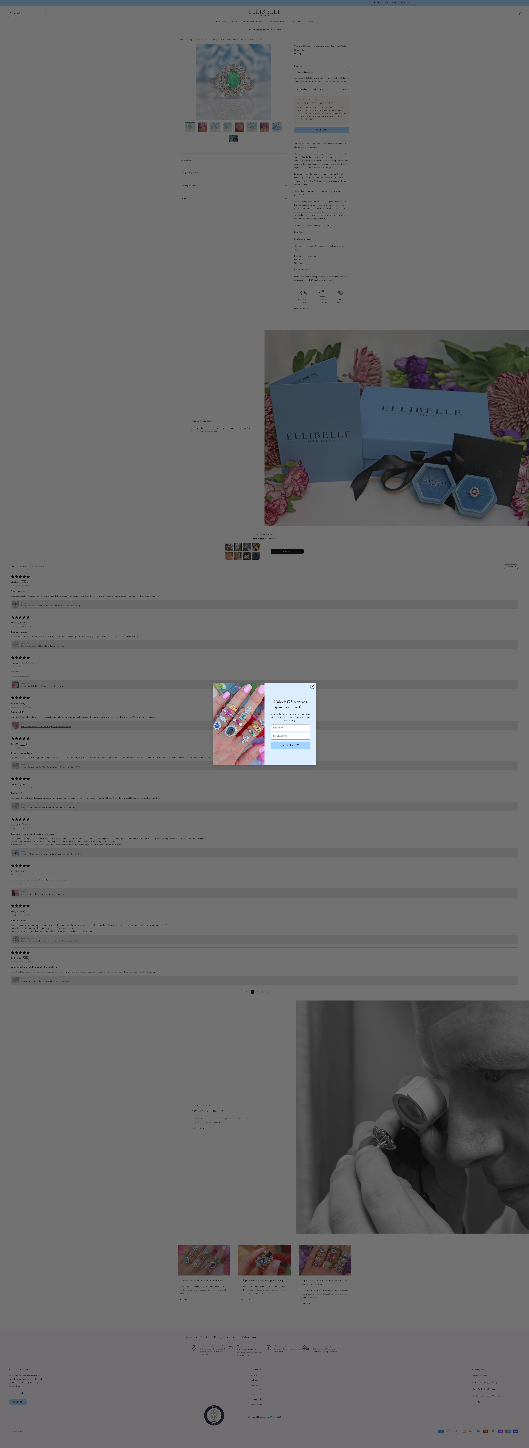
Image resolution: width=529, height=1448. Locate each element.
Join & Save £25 (290, 745)
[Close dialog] (312, 686)
